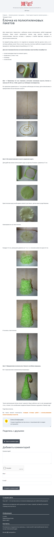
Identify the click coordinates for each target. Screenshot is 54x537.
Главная (5, 15)
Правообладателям (8, 518)
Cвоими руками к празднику (16, 15)
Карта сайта (6, 520)
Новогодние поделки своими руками (36, 15)
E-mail (5, 480)
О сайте (5, 516)
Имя (4, 473)
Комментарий (6, 451)
